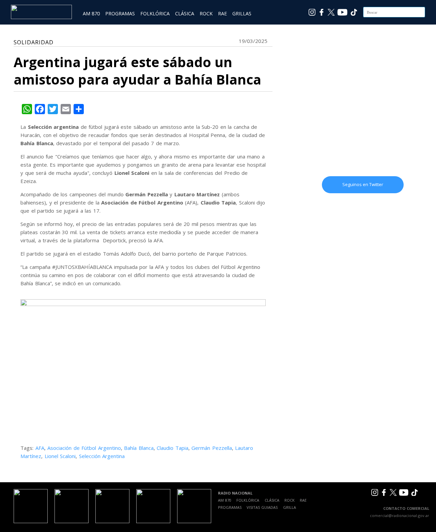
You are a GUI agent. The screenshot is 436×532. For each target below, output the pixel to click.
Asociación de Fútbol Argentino (84, 447)
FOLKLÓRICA (155, 13)
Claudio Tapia (172, 447)
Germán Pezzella (211, 447)
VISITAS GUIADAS (262, 507)
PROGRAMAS (120, 13)
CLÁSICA (184, 13)
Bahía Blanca (139, 447)
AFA (39, 447)
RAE (222, 13)
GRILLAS (241, 13)
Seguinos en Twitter (362, 184)
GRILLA (289, 507)
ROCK (206, 13)
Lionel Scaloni (60, 456)
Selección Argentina (102, 456)
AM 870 (91, 13)
